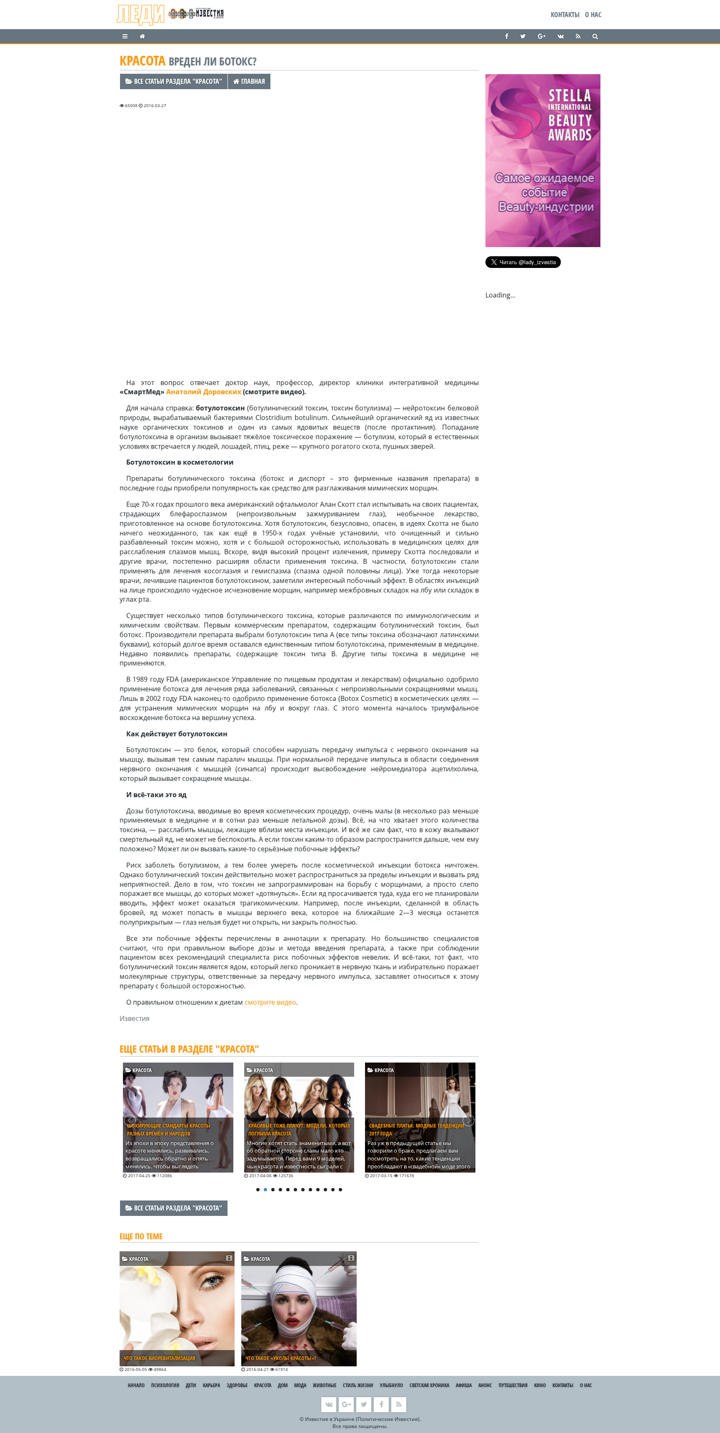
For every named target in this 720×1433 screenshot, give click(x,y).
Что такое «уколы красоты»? (280, 1358)
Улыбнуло (391, 1385)
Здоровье (237, 1385)
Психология (165, 1385)
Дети (191, 1385)
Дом (283, 1385)
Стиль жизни (358, 1385)
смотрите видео (270, 1002)
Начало (136, 1385)
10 (325, 1189)
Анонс (485, 1385)
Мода (300, 1385)
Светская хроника (429, 1385)
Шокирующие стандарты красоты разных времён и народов (168, 1129)
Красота (141, 1070)
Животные (324, 1385)
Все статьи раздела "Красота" (177, 81)
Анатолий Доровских (203, 391)
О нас (593, 14)
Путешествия (513, 1385)
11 (333, 1189)
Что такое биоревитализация (159, 1358)
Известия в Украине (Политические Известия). (363, 1419)
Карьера (211, 1385)
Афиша (464, 1385)
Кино (540, 1385)
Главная (252, 81)
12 (340, 1189)
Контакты (565, 14)
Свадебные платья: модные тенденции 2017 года (416, 1129)
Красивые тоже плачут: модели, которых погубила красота (299, 1129)
